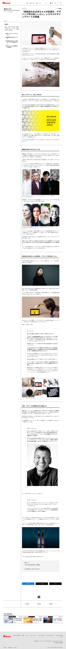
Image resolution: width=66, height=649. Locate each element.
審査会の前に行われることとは (12, 38)
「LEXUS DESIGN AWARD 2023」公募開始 (32, 564)
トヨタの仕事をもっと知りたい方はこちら (32, 568)
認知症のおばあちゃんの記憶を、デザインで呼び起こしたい (12, 42)
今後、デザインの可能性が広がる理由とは (12, 46)
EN (47, 3)
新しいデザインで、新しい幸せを (12, 34)
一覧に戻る (39, 603)
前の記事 (50, 603)
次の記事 (27, 603)
